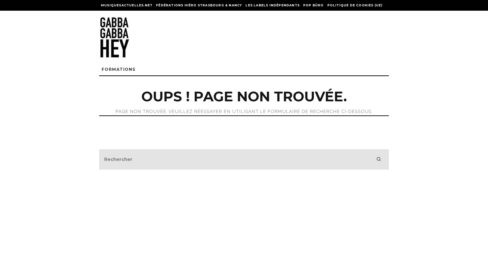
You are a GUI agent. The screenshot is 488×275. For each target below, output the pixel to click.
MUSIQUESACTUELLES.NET (126, 5)
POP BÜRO (313, 5)
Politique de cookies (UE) (355, 5)
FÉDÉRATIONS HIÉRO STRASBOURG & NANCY (199, 5)
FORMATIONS (119, 69)
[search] (379, 159)
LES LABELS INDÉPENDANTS (273, 5)
